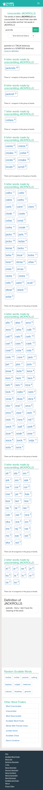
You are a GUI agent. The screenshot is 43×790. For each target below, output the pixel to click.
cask (30, 343)
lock (10, 392)
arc (25, 473)
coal (9, 350)
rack (31, 412)
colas (10, 220)
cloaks (11, 153)
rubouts (8, 691)
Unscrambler (11, 711)
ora (18, 521)
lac (8, 508)
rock (10, 419)
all (8, 473)
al (8, 568)
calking (34, 677)
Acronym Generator (11, 770)
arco (29, 322)
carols (10, 146)
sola (9, 447)
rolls (9, 283)
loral (9, 262)
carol (21, 206)
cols (30, 350)
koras (10, 248)
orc (27, 521)
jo (32, 568)
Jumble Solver (12, 730)
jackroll (11, 94)
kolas (23, 241)
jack (32, 357)
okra (31, 398)
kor (18, 501)
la (16, 575)
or (31, 575)
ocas (9, 398)
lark (9, 385)
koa (9, 501)
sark (31, 426)
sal (27, 535)
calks (10, 193)
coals (23, 213)
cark (30, 336)
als (16, 473)
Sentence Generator (12, 762)
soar (30, 433)
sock (21, 440)
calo (18, 336)
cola (19, 350)
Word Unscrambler (13, 706)
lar (17, 508)
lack (20, 378)
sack (10, 426)
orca (28, 405)
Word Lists (8, 759)
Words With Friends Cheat (17, 725)
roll (30, 419)
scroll (22, 166)
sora (19, 447)
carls (9, 206)
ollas (32, 262)
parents (25, 677)
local (20, 255)
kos (27, 501)
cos (9, 494)
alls (9, 322)
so (16, 582)
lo (24, 575)
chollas (8, 677)
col (17, 487)
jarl (9, 364)
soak (20, 433)
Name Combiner (13, 740)
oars (31, 392)
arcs (9, 329)
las (25, 508)
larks (9, 255)
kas (28, 494)
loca (28, 385)
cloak (10, 213)
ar (15, 568)
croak (23, 227)
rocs (20, 419)
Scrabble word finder (12, 781)
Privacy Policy (9, 786)
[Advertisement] (21, 639)
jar (18, 494)
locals (10, 166)
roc (8, 535)
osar (19, 412)
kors (9, 378)
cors (20, 357)
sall (21, 426)
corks (10, 227)
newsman (27, 684)
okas (20, 398)
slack (22, 289)
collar (24, 153)
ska (9, 542)
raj (18, 528)
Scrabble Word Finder (15, 720)
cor (26, 487)
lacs (31, 378)
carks (22, 199)
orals (9, 269)
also (18, 322)
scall (31, 283)
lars (19, 385)
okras (20, 262)
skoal (10, 289)
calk (31, 329)
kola (20, 371)
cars (19, 343)
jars (19, 364)
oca (28, 515)
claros (22, 146)
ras (27, 528)
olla (9, 405)
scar (9, 433)
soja (33, 440)
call (9, 336)
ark (8, 480)
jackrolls (12, 68)
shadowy (18, 691)
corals (10, 160)
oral (18, 405)
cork (10, 357)
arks (19, 329)
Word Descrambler (13, 716)
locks (32, 255)
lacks (22, 248)
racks (10, 276)
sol (18, 542)
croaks (23, 160)
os (8, 582)
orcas (21, 269)
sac (18, 535)
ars (17, 480)
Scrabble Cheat (12, 735)
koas (9, 371)
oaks (21, 392)
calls (22, 193)
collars (10, 120)
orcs (9, 412)
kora (30, 371)
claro (32, 206)
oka (9, 521)
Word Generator (10, 778)
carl (9, 343)
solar (9, 296)
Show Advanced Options (23, 36)
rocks (23, 276)
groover (28, 691)
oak (9, 515)
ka (8, 575)
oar (18, 515)
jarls (23, 234)
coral (21, 220)
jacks (10, 234)
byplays (8, 684)
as (23, 568)
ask (27, 480)
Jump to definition (11, 51)
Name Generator (10, 768)
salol (20, 283)
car (8, 487)
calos (10, 199)
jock (31, 364)
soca (9, 440)
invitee (16, 677)
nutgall (17, 684)
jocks (10, 241)
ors (8, 528)
